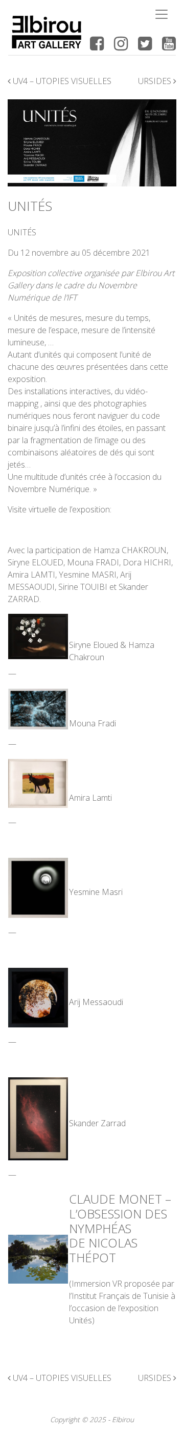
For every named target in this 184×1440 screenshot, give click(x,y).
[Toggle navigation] (161, 14)
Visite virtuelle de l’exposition (59, 509)
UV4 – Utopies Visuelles (61, 81)
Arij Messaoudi (96, 1002)
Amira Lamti (90, 797)
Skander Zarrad (97, 1123)
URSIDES (155, 81)
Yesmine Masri (96, 892)
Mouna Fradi (92, 723)
